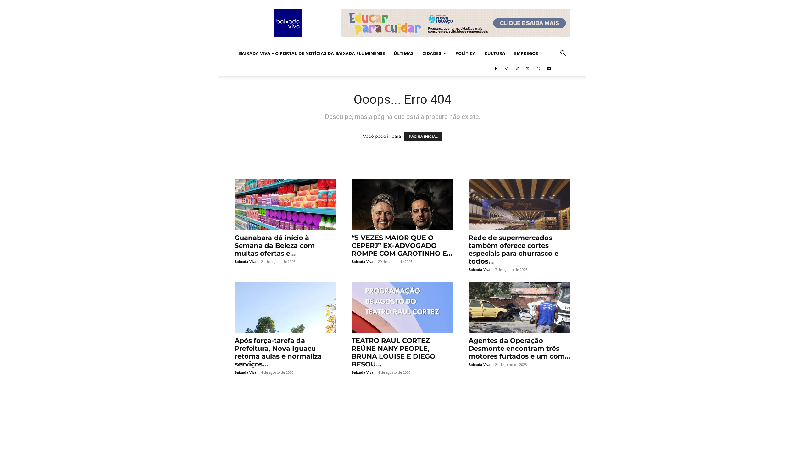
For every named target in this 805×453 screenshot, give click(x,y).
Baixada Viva (246, 261)
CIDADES (431, 53)
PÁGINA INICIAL (423, 136)
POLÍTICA (465, 53)
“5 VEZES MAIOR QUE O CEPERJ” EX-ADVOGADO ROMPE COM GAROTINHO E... (402, 245)
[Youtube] (549, 68)
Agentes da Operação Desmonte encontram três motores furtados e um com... (519, 348)
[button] (562, 54)
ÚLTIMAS (404, 53)
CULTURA (495, 53)
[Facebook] (495, 68)
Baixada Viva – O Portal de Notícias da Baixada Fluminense (312, 53)
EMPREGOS (526, 53)
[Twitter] (527, 68)
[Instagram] (506, 68)
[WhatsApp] (538, 68)
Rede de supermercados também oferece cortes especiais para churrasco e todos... (513, 249)
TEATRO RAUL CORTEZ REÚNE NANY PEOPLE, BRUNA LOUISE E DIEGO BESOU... (394, 352)
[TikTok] (517, 68)
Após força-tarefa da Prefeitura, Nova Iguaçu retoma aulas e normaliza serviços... (278, 352)
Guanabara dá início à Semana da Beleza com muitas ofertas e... (275, 245)
